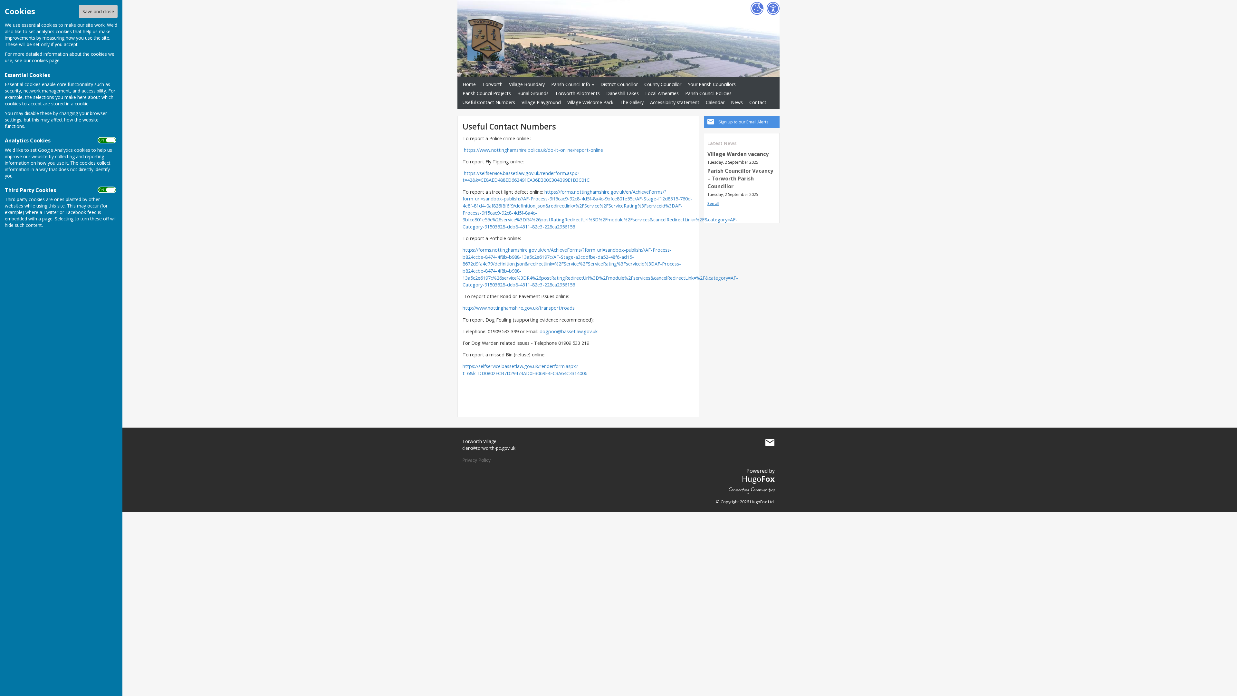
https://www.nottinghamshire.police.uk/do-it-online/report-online (533, 150)
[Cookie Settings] (757, 8)
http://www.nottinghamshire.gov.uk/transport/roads (519, 308)
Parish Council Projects (487, 93)
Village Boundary (527, 84)
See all (713, 203)
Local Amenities (662, 93)
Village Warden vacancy (738, 154)
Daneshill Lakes (622, 93)
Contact (757, 102)
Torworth (492, 84)
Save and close (98, 11)
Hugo (758, 478)
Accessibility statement (674, 102)
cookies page (46, 60)
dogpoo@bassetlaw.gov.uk (569, 331)
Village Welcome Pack (590, 102)
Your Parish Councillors (712, 84)
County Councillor (662, 84)
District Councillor (619, 84)
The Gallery (632, 102)
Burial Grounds (533, 93)
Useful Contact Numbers (489, 102)
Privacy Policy (476, 460)
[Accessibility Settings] (773, 8)
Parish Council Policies (708, 93)
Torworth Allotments (577, 93)
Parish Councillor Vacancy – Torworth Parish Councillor (740, 178)
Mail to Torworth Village (770, 443)
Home (469, 84)
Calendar (715, 102)
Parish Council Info (570, 84)
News (737, 102)
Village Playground (541, 102)
